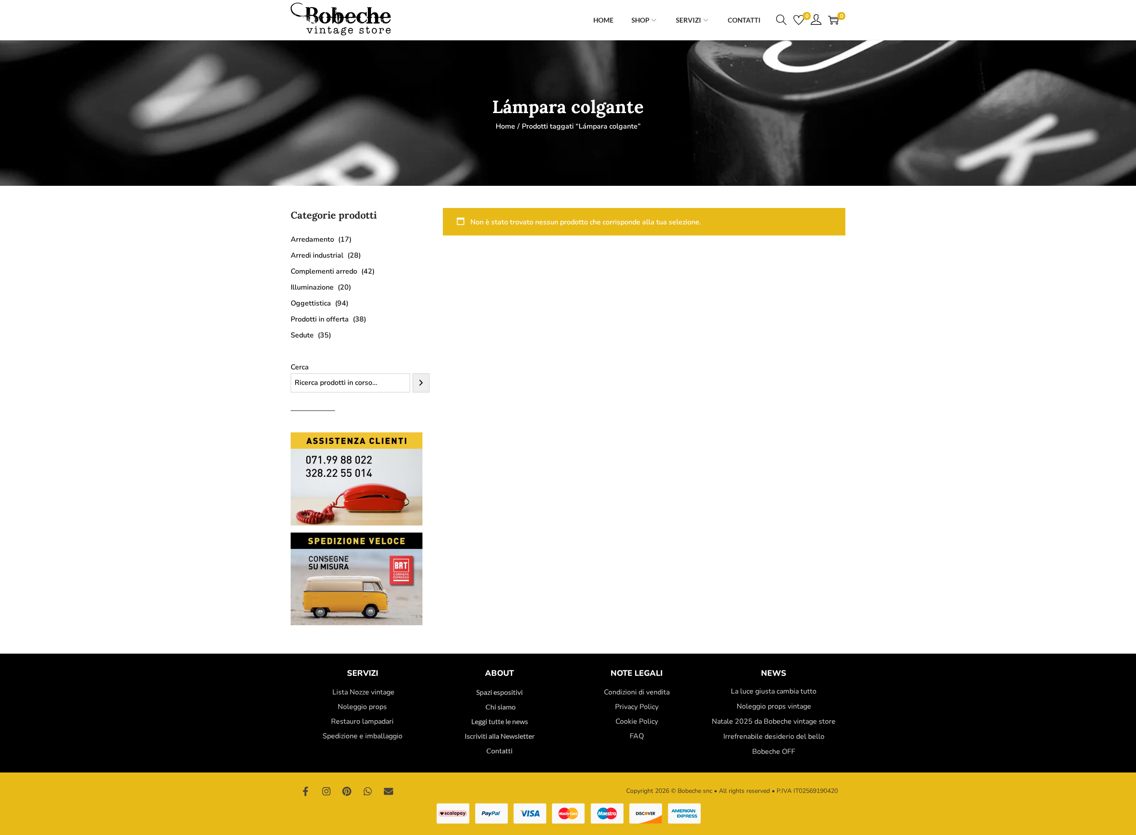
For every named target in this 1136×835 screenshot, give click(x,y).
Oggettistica (311, 303)
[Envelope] (388, 791)
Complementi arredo (324, 271)
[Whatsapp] (367, 791)
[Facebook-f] (305, 791)
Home (505, 126)
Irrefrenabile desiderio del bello (773, 736)
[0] (798, 20)
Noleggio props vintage (774, 706)
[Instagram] (326, 791)
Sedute (302, 335)
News (773, 673)
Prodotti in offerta (320, 319)
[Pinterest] (347, 791)
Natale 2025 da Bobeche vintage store (774, 721)
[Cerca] (421, 382)
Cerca (300, 367)
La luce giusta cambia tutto (773, 691)
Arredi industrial (317, 255)
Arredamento (312, 239)
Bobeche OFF (773, 752)
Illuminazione (312, 287)
